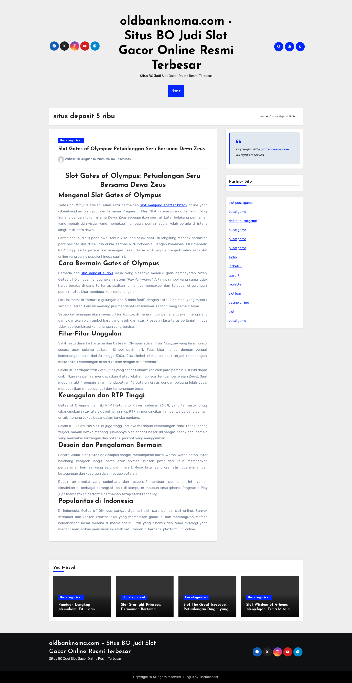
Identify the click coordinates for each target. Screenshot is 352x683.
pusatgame (237, 212)
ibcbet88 (235, 266)
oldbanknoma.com (275, 149)
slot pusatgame (241, 203)
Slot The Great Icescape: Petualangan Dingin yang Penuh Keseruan (206, 609)
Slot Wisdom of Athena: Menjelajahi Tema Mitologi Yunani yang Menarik (269, 609)
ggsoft (234, 275)
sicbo (233, 257)
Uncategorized (71, 140)
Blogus (188, 677)
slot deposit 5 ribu (97, 273)
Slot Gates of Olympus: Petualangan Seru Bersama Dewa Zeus (131, 149)
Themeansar (208, 677)
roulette (235, 284)
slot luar (235, 293)
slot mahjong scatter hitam (163, 205)
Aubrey (70, 159)
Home (176, 90)
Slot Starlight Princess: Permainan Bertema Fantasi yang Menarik (141, 609)
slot (231, 312)
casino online (239, 302)
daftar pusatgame (243, 221)
